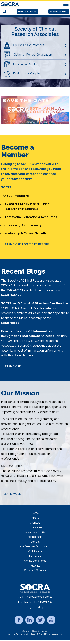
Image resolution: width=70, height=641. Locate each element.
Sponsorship (35, 536)
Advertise (35, 565)
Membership (35, 556)
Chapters (35, 522)
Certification (35, 551)
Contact (35, 541)
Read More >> (11, 295)
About (35, 517)
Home (35, 512)
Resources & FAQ (35, 532)
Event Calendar (27, 11)
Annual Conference (35, 560)
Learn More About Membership (26, 244)
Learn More (12, 366)
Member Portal (59, 11)
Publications (35, 527)
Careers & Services (35, 570)
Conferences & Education (35, 546)
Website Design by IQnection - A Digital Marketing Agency (35, 634)
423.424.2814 (35, 607)
